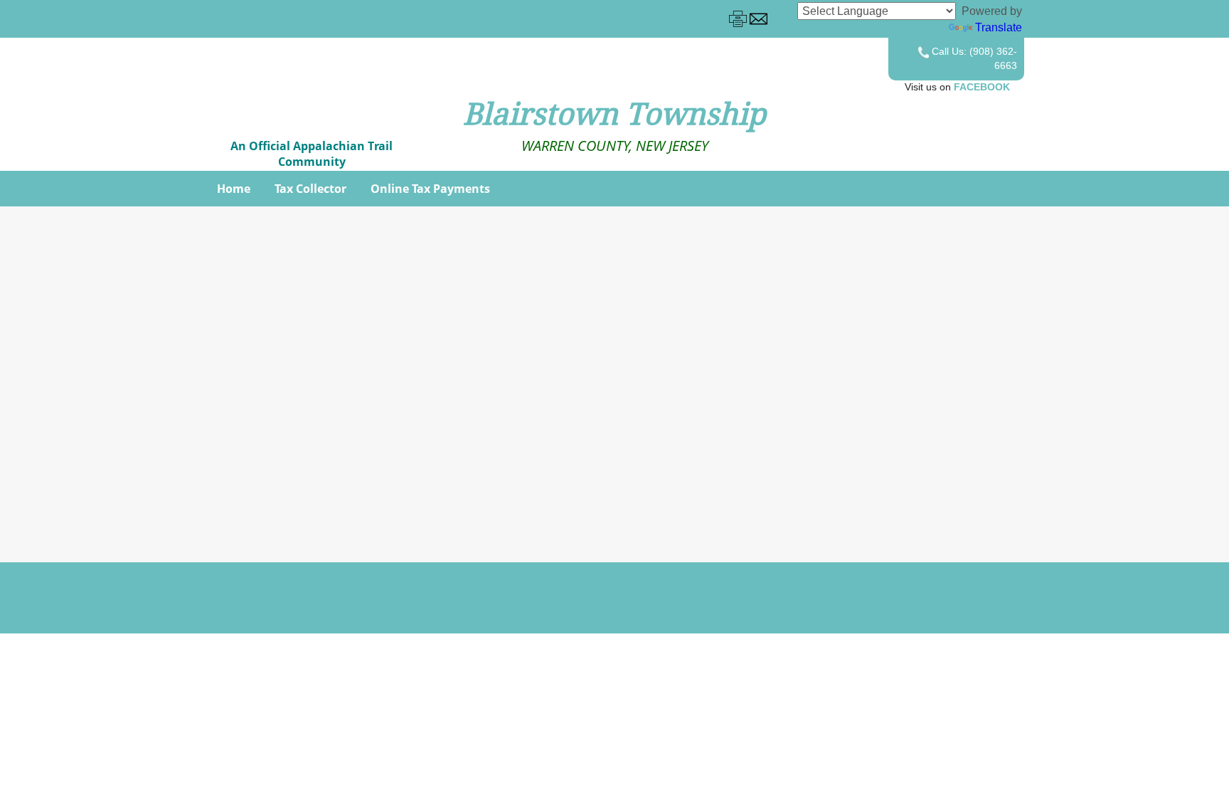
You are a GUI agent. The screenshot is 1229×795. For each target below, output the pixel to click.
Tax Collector (310, 188)
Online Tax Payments (430, 188)
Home (233, 188)
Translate (998, 27)
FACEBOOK (982, 87)
